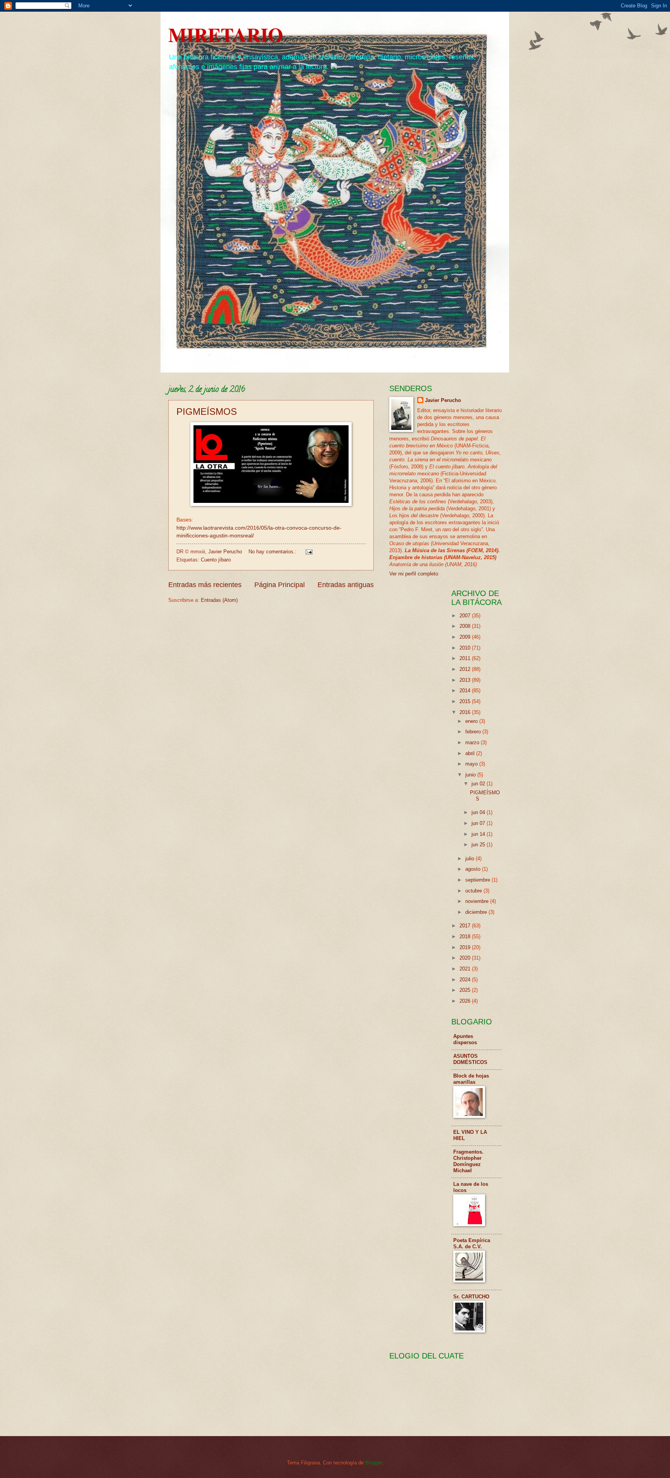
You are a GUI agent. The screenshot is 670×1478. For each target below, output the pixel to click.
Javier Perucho (443, 400)
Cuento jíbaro (216, 560)
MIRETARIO (225, 34)
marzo (473, 742)
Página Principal (279, 585)
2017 (465, 926)
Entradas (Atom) (219, 600)
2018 (465, 936)
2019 (465, 947)
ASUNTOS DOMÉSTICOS (470, 1059)
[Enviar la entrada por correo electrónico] (308, 551)
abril (470, 753)
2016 (465, 712)
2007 (465, 616)
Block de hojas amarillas (471, 1079)
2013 (465, 680)
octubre (474, 891)
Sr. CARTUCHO (471, 1297)
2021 (465, 969)
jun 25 (479, 844)
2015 (465, 701)
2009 (465, 637)
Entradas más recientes (205, 585)
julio (470, 858)
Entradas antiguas (346, 585)
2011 (465, 658)
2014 (465, 690)
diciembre (477, 912)
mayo (472, 764)
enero (472, 721)
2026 (465, 1001)
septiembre (478, 880)
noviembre (477, 901)
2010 (465, 648)
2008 (465, 626)
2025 (465, 990)
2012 (465, 669)
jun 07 (479, 823)
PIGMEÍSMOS (206, 411)
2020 (465, 958)
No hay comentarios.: (273, 551)
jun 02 (479, 784)
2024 (465, 979)
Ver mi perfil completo (413, 574)
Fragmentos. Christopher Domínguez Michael (468, 1161)
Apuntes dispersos (465, 1039)
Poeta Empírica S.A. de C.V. (471, 1243)
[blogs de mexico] (334, 67)
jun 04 (479, 812)
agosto (473, 869)
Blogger (373, 1463)
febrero (473, 732)
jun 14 (479, 834)
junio (471, 775)
